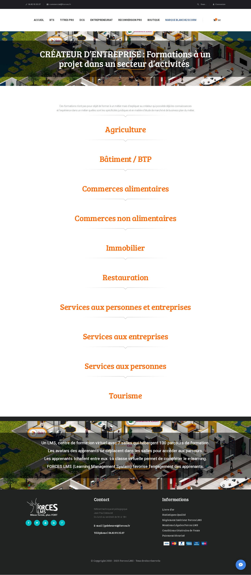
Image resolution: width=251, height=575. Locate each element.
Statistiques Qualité (174, 514)
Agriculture (125, 129)
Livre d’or (168, 509)
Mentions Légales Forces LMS (180, 525)
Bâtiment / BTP (126, 158)
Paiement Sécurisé (173, 535)
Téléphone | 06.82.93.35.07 (109, 532)
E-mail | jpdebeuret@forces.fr (112, 525)
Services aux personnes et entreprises (125, 306)
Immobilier (125, 247)
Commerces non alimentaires (125, 217)
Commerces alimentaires (125, 188)
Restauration (125, 277)
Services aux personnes (125, 365)
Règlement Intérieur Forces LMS (182, 520)
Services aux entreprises (125, 336)
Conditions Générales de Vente (181, 530)
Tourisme (125, 395)
